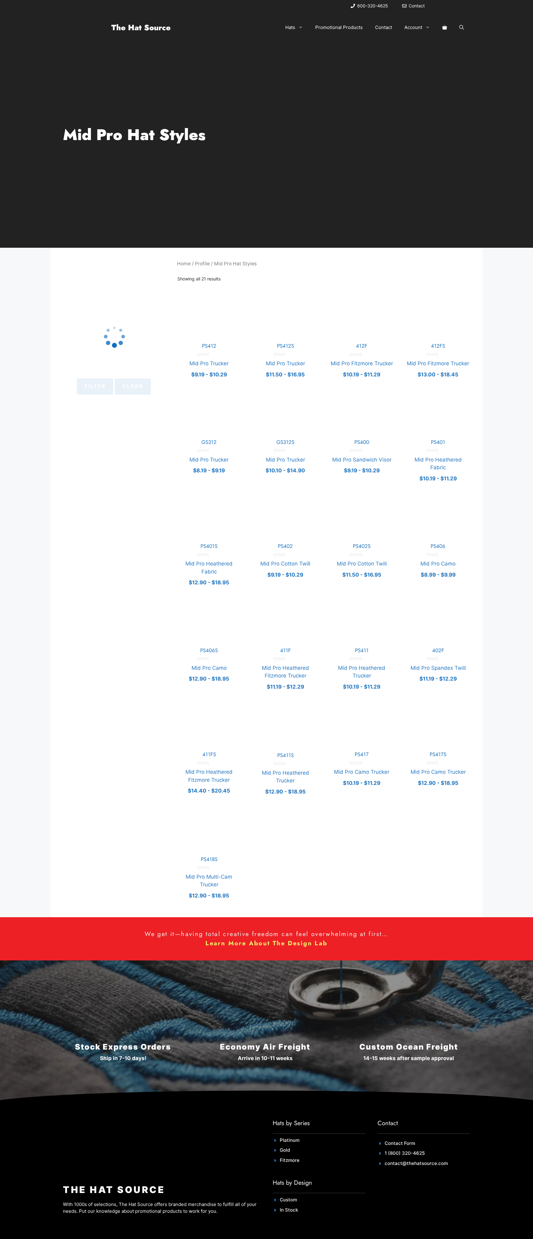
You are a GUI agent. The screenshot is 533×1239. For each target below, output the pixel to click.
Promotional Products (339, 27)
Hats (290, 27)
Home (184, 264)
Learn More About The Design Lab (266, 943)
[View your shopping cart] (444, 27)
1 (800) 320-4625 (405, 1153)
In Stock (289, 1210)
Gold (285, 1150)
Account (413, 27)
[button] (461, 27)
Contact (383, 27)
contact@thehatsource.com (416, 1163)
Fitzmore (290, 1160)
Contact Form (400, 1143)
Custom (288, 1200)
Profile (202, 264)
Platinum (290, 1140)
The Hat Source (141, 27)
